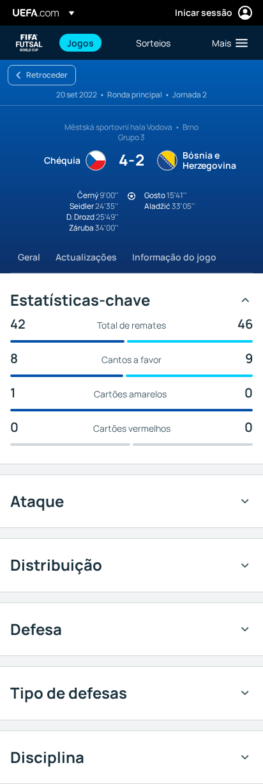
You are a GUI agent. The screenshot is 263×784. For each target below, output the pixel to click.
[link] (80, 42)
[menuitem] (91, 42)
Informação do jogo (174, 257)
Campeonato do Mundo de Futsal (29, 43)
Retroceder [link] (47, 74)
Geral (29, 257)
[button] (227, 42)
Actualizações (86, 257)
